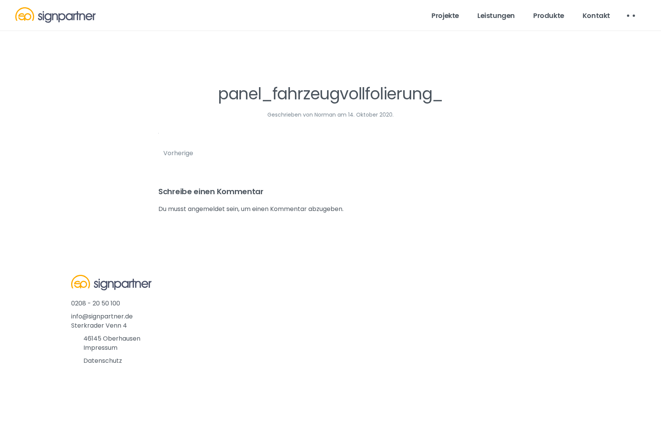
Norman (325, 115)
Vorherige (178, 153)
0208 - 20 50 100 (95, 303)
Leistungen (496, 15)
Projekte (445, 15)
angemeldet (206, 209)
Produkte (548, 15)
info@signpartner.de (102, 316)
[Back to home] (55, 15)
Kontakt (596, 15)
